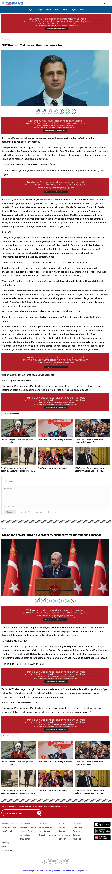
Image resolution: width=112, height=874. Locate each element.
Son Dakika (25, 835)
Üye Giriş (5, 842)
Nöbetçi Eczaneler (28, 831)
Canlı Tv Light (7, 831)
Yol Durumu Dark (8, 827)
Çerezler (56, 871)
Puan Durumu (44, 831)
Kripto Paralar (64, 835)
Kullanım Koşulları (73, 871)
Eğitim (64, 10)
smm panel (25, 838)
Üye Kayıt (5, 846)
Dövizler (61, 827)
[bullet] (41, 511)
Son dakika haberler (11, 414)
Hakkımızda (27, 871)
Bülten (48, 10)
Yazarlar (76, 831)
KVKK (63, 871)
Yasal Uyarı (85, 871)
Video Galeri (78, 827)
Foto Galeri (77, 823)
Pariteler (62, 838)
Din (56, 10)
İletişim (36, 871)
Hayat (73, 10)
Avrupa (39, 10)
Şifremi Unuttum (8, 850)
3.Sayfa (29, 10)
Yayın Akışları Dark (28, 827)
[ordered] (37, 511)
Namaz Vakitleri (45, 827)
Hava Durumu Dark (9, 823)
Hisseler (61, 831)
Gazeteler (77, 835)
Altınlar (61, 823)
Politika (83, 10)
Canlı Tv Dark (26, 823)
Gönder (9, 512)
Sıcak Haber (78, 838)
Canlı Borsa (43, 823)
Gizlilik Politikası (46, 871)
